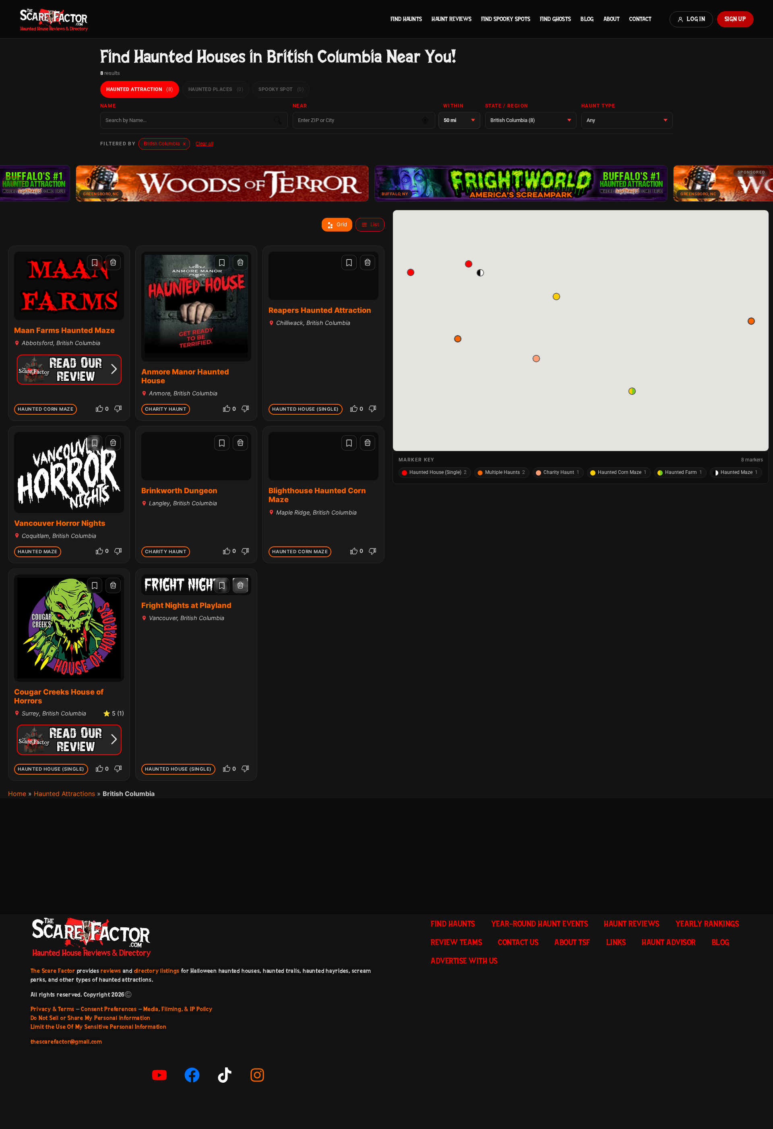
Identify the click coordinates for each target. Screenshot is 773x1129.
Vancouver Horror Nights (59, 523)
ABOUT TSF (572, 942)
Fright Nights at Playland (186, 605)
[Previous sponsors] (12, 183)
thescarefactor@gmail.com (66, 1041)
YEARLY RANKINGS (707, 923)
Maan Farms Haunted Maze (64, 330)
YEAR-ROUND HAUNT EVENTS (539, 923)
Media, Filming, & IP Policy (178, 1009)
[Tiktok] (224, 1075)
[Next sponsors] (760, 183)
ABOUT (612, 19)
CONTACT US (518, 942)
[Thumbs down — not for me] (118, 408)
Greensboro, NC (49, 194)
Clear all (204, 144)
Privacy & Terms (52, 1009)
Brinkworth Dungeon (179, 490)
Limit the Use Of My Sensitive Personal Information (99, 1026)
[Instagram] (257, 1075)
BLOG (587, 19)
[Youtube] (159, 1075)
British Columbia (165, 144)
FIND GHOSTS (555, 19)
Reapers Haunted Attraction (320, 310)
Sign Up (735, 19)
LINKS (616, 942)
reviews (111, 970)
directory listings (157, 970)
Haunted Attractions (64, 794)
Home (17, 794)
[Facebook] (192, 1075)
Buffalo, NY (343, 194)
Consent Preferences (108, 1009)
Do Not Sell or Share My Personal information (91, 1017)
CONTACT (640, 19)
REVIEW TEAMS (456, 942)
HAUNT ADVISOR (669, 942)
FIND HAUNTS (406, 19)
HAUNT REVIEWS (451, 19)
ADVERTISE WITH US (464, 961)
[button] (480, 273)
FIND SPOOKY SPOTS (505, 19)
